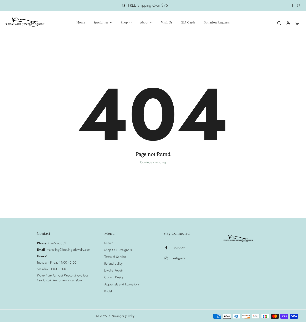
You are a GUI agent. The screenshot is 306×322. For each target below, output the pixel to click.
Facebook (179, 247)
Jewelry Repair (113, 270)
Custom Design (114, 277)
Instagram (179, 258)
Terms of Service (115, 257)
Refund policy (113, 264)
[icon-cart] (297, 23)
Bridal (108, 291)
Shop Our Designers (118, 250)
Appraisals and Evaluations (121, 284)
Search (108, 243)
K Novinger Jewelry (121, 316)
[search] (279, 23)
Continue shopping (153, 162)
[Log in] (288, 22)
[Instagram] (299, 5)
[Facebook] (292, 5)
